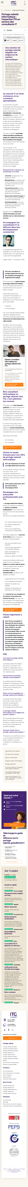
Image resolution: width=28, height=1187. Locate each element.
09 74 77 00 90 (11, 1026)
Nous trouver (7, 1082)
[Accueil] (1, 10)
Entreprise (6, 1097)
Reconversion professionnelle (11, 1062)
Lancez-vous (13, 824)
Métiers (5, 1060)
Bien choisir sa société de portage (12, 1104)
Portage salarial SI (10, 764)
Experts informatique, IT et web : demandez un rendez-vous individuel (13, 778)
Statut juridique (7, 1077)
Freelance (6, 1068)
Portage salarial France (9, 1054)
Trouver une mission (11, 809)
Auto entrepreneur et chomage (11, 1073)
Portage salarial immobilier (10, 1056)
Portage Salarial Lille (8, 1091)
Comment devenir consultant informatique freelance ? (13, 768)
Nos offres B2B (7, 1100)
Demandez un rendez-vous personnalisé (12, 384)
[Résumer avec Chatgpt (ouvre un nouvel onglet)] (7, 40)
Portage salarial (8, 1043)
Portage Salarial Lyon (8, 1087)
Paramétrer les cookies (14, 1170)
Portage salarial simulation (10, 1046)
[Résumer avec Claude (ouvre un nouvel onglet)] (14, 40)
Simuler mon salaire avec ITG (11, 447)
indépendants (12, 1079)
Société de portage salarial (10, 1048)
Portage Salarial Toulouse (9, 1093)
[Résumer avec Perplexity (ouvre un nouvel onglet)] (21, 40)
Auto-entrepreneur (8, 1071)
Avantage (5, 1102)
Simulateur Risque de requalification (12, 1106)
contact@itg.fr (11, 1024)
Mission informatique (11, 757)
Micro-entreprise (7, 1075)
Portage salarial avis (8, 1052)
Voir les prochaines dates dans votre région (11, 609)
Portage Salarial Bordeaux (10, 1089)
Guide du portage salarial (9, 1064)
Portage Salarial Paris (8, 1085)
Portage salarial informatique (10, 1058)
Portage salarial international (10, 1050)
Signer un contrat (13, 802)
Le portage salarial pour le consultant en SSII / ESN (13, 772)
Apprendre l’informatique (12, 751)
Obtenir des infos (14, 806)
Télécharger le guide (11, 861)
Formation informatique (12, 754)
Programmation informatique (13, 760)
